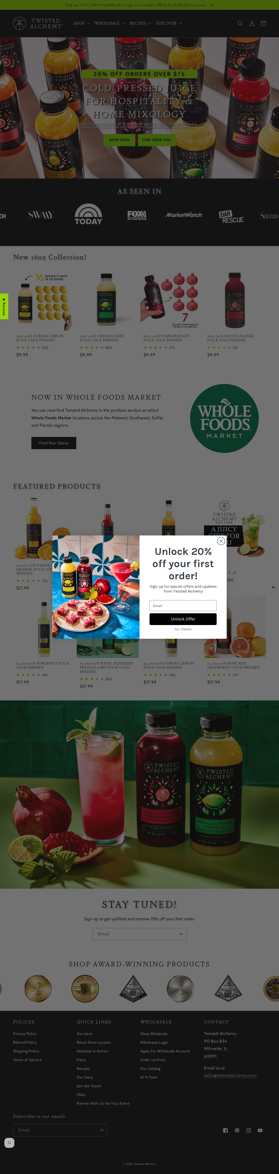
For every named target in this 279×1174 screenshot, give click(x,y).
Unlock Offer (183, 619)
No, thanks (183, 629)
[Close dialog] (221, 541)
